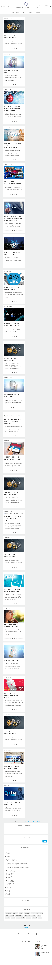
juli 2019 (9, 874)
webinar (40, 917)
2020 (7, 856)
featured (32, 913)
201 (29, 821)
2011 (7, 894)
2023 (7, 852)
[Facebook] (10, 49)
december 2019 (11, 859)
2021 (7, 855)
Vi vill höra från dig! (45, 952)
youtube (39, 934)
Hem (13, 12)
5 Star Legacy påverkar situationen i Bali (45, 947)
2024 (7, 850)
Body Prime (15, 913)
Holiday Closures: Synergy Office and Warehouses (13, 108)
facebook (14, 934)
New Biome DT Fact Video (12, 862)
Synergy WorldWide (30, 961)
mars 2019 (10, 880)
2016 (7, 887)
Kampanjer (30, 12)
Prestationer (37, 12)
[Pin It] (16, 49)
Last (38, 821)
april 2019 (10, 879)
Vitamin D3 (35, 917)
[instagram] (4, 6)
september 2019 (11, 871)
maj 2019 (9, 877)
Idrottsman (12, 915)
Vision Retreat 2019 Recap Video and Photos (12, 421)
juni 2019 (9, 876)
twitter (31, 934)
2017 (7, 886)
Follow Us (26, 927)
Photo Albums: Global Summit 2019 (14, 866)
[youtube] (9, 6)
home (7, 915)
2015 (7, 888)
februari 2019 (10, 881)
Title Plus (23, 917)
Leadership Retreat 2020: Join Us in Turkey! (13, 518)
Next (32, 821)
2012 (7, 893)
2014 (7, 890)
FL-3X (37, 913)
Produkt (39, 915)
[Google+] (14, 49)
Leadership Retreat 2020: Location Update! (15, 864)
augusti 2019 (10, 873)
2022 (7, 853)
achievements (8, 913)
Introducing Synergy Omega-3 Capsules (11, 696)
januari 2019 (10, 883)
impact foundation (19, 915)
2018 (7, 884)
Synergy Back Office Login (10, 828)
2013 (7, 891)
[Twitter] (12, 49)
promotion (8, 917)
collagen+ (21, 913)
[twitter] (7, 6)
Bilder (17, 12)
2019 (7, 857)
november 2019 (11, 869)
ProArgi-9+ (34, 915)
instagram (23, 934)
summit (18, 917)
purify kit (13, 917)
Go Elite (41, 913)
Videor (23, 12)
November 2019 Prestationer (13, 860)
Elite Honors (27, 913)
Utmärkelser (28, 917)
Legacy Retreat (27, 915)
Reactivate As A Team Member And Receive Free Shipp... (18, 867)
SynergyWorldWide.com (10, 831)
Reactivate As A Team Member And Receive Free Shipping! (13, 218)
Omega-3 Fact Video (12, 660)
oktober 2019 (10, 870)
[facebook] (2, 6)
